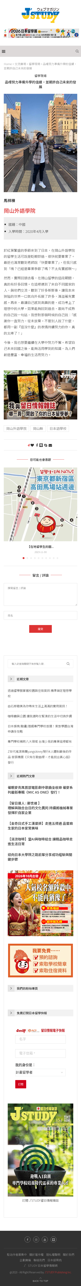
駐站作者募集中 (17, 1254)
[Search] (77, 51)
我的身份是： (25, 1065)
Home (8, 64)
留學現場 (34, 64)
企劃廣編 (25, 1260)
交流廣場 (20, 64)
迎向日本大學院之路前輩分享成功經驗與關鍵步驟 (40, 857)
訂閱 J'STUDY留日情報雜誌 (40, 1200)
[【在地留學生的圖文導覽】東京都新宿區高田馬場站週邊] (40, 504)
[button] (7, 513)
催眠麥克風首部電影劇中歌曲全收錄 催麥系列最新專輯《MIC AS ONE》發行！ (40, 789)
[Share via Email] (50, 445)
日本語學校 (58, 428)
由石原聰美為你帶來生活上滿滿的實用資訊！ (38, 706)
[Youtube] (45, 1239)
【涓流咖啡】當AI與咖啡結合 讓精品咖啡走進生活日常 (40, 841)
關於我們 (68, 1254)
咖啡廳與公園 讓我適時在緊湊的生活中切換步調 (40, 716)
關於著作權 (36, 1254)
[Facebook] (27, 1239)
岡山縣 (38, 428)
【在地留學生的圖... (40, 546)
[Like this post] (32, 445)
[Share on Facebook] (37, 445)
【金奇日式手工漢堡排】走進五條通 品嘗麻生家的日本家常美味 (40, 825)
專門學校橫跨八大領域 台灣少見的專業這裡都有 (40, 741)
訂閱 (20, 1084)
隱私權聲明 (53, 1254)
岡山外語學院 (19, 210)
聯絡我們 (39, 1260)
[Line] (53, 1239)
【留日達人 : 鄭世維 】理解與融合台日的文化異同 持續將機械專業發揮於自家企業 (40, 808)
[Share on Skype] (45, 445)
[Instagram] (36, 1239)
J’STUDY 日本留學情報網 (40, 1265)
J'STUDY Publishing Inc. (58, 1272)
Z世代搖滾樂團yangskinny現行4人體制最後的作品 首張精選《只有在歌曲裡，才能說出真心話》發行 (40, 757)
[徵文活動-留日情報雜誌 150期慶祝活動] (40, 373)
